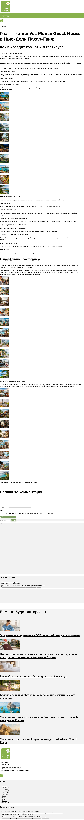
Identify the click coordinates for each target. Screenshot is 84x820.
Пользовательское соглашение (11, 769)
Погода (4, 28)
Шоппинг (5, 30)
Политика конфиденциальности (11, 767)
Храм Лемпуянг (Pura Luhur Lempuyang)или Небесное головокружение (23, 585)
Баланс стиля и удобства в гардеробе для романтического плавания (22, 816)
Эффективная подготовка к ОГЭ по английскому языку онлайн (40, 635)
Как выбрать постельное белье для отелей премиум (33, 676)
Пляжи (4, 25)
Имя (1, 510)
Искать (13, 520)
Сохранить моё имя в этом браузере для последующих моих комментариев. (28, 513)
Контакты (5, 762)
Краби (6, 18)
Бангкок (7, 16)
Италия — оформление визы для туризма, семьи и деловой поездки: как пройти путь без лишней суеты (38, 655)
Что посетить (6, 802)
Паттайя (7, 20)
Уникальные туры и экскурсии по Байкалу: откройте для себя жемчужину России (25, 818)
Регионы (5, 15)
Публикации (5, 764)
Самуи (7, 23)
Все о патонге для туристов (10, 582)
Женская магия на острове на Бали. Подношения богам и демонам (21, 587)
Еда (3, 797)
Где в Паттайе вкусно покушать (11, 583)
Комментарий (4, 507)
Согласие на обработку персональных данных (15, 770)
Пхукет (7, 21)
